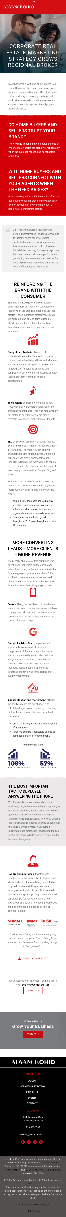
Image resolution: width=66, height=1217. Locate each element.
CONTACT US (33, 1034)
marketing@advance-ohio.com (33, 1134)
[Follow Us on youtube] (41, 1142)
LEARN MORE (33, 990)
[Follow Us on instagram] (35, 1142)
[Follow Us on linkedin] (29, 1142)
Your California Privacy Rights (33, 1204)
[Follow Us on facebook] (23, 1142)
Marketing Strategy (32, 1086)
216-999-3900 (33, 1127)
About (32, 1080)
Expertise (32, 1092)
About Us (33, 1183)
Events (32, 1097)
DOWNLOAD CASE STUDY (35, 958)
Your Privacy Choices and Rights (44, 1170)
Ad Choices (33, 1211)
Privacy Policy (12, 1170)
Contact (32, 1103)
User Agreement (50, 1162)
